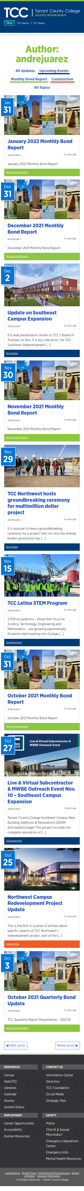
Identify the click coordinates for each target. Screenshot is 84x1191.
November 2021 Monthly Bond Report (36, 409)
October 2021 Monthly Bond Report (40, 698)
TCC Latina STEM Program (37, 602)
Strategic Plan (56, 1101)
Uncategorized (14, 642)
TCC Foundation (57, 1088)
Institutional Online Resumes (54, 1173)
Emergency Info (57, 1152)
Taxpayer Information (48, 1176)
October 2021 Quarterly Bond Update (42, 1000)
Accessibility (13, 1130)
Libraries (10, 1088)
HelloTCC (10, 1081)
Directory (53, 1081)
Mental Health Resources (63, 1159)
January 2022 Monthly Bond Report (40, 144)
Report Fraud (29, 1173)
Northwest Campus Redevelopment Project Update (35, 903)
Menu (9, 23)
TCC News (39, 23)
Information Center (59, 1075)
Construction (62, 79)
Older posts (17, 1045)
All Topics (42, 87)
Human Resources (17, 1136)
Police (50, 1123)
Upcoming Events (54, 70)
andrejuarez (14, 155)
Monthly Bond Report (29, 79)
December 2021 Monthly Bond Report (36, 228)
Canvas (9, 1075)
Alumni (9, 1101)
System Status (14, 1107)
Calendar (10, 1094)
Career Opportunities (19, 1123)
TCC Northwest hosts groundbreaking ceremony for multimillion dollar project (39, 503)
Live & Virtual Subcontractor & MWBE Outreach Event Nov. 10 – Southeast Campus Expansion (41, 792)
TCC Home (23, 23)
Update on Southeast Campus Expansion (32, 315)
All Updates (25, 70)
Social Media (55, 1094)
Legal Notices (12, 1173)
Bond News (12, 353)
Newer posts (66, 1045)
